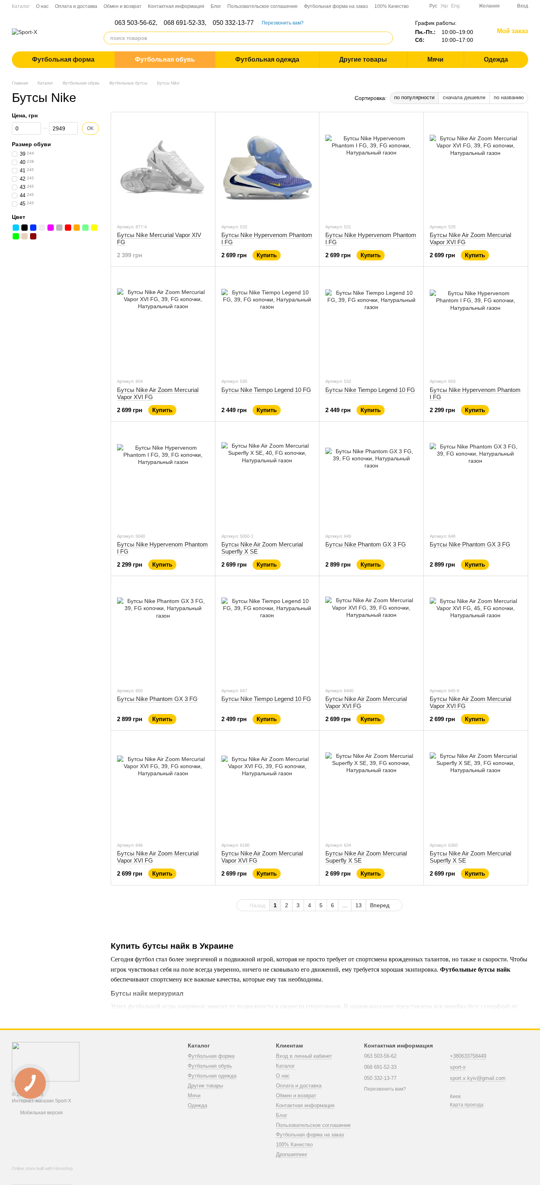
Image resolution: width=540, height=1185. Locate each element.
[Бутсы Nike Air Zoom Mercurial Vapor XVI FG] (476, 167)
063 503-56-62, (136, 23)
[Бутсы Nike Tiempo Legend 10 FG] (267, 322)
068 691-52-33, (185, 23)
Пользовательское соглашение (262, 6)
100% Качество (391, 6)
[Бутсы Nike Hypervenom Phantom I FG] (267, 167)
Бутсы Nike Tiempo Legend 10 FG (266, 389)
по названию (509, 97)
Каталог (21, 6)
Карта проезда (466, 1105)
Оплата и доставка (76, 6)
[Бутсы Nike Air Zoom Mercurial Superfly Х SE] (267, 477)
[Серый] (59, 228)
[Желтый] (94, 228)
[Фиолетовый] (51, 228)
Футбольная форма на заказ (336, 6)
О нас (42, 6)
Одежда (496, 59)
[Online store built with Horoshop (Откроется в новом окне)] (42, 1175)
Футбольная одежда (267, 59)
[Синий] (33, 228)
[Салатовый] (85, 228)
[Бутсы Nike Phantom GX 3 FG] (371, 477)
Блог (216, 6)
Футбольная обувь (165, 59)
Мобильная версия (41, 1112)
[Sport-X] (45, 1061)
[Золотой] (24, 236)
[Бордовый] (33, 236)
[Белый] (42, 228)
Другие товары (363, 59)
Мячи (435, 59)
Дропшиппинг (292, 1154)
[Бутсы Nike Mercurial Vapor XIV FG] (163, 167)
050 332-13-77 (233, 23)
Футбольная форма (63, 59)
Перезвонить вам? (283, 23)
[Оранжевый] (77, 228)
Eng (455, 6)
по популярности (414, 97)
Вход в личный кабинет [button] (304, 1056)
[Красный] (68, 228)
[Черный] (24, 228)
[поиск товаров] (386, 38)
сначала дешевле (464, 97)
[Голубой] (16, 228)
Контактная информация (176, 6)
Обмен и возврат (123, 6)
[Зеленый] (16, 236)
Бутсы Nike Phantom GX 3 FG (365, 544)
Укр (444, 6)
